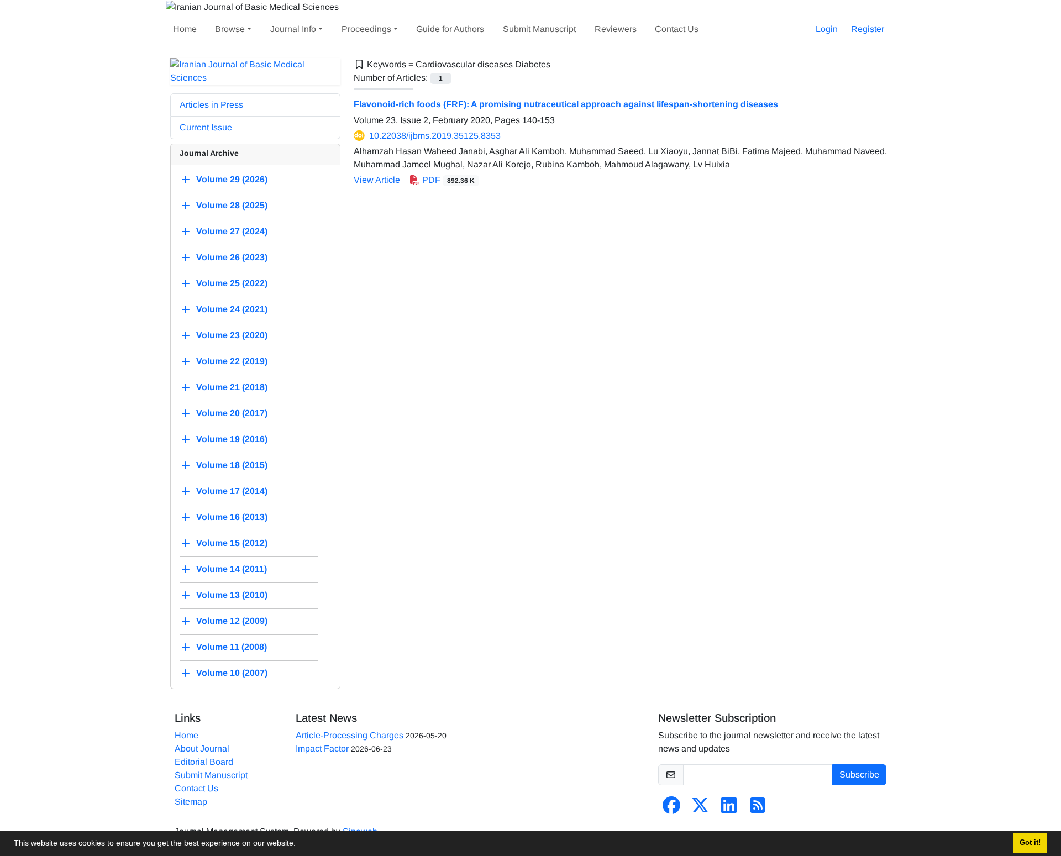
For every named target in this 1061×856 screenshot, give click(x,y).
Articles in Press (211, 104)
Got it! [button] (1030, 843)
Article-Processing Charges (349, 735)
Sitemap (191, 801)
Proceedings (366, 29)
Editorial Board (204, 761)
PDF (447, 180)
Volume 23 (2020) (231, 335)
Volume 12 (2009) (231, 621)
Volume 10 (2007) (231, 673)
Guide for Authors (450, 29)
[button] (299, 844)
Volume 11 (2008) (231, 647)
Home (185, 29)
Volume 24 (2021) (231, 309)
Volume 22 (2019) (231, 361)
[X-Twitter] (700, 808)
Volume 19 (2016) (231, 439)
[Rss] (757, 808)
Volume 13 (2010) (231, 595)
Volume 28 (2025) (231, 205)
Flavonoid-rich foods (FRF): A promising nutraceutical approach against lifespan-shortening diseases (566, 104)
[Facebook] (671, 808)
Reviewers (616, 29)
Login (827, 29)
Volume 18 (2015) (231, 465)
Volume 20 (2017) (231, 413)
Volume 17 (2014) (231, 491)
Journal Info (293, 29)
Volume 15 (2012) (231, 543)
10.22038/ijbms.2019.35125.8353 (435, 135)
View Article (377, 180)
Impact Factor (322, 748)
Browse (230, 29)
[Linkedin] (729, 808)
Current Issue (206, 127)
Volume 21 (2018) (231, 387)
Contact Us (676, 29)
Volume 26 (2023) (231, 257)
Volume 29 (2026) (231, 179)
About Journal (202, 748)
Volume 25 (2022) (231, 283)
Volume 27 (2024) (231, 231)
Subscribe (859, 774)
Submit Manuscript (539, 29)
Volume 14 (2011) (231, 569)
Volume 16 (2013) (231, 517)
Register (867, 29)
